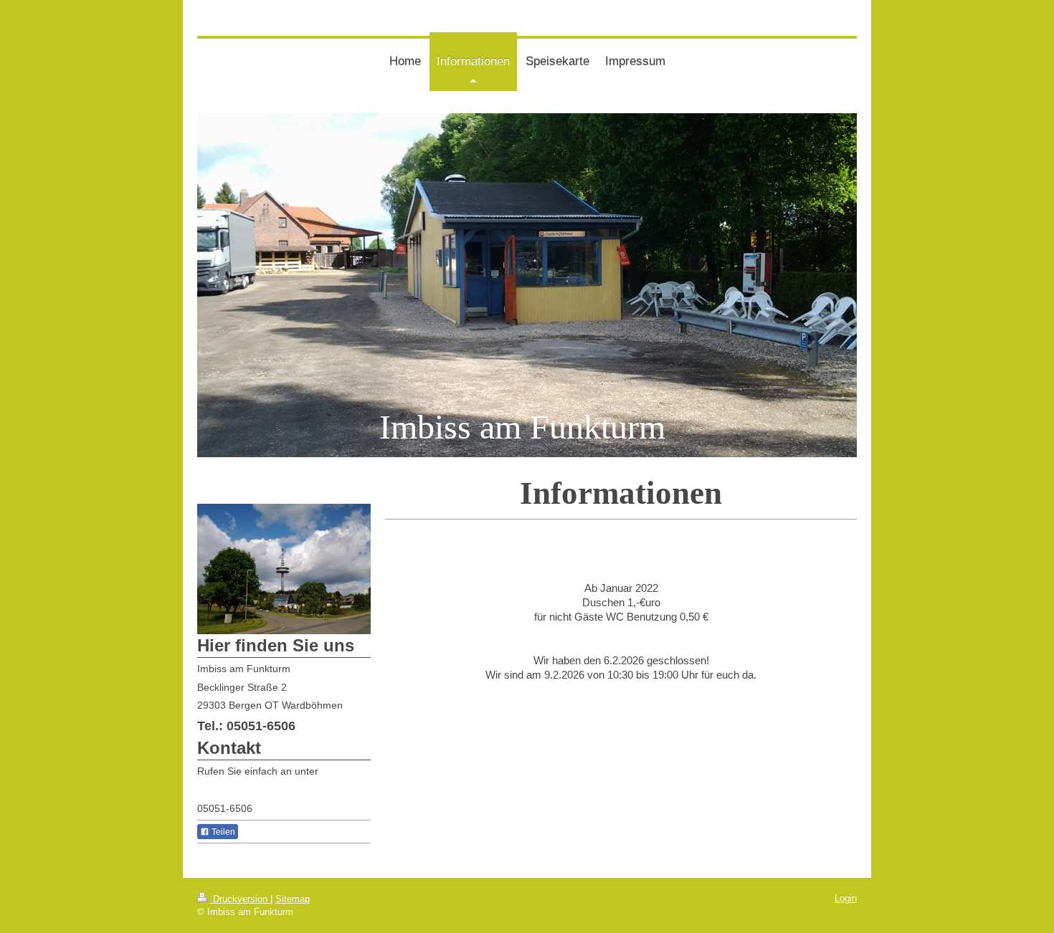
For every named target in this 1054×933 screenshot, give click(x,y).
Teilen (222, 832)
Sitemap (292, 899)
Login (846, 898)
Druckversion (240, 899)
